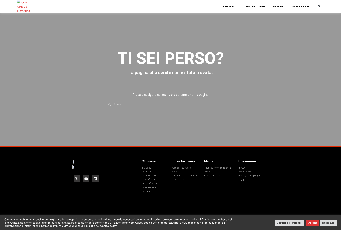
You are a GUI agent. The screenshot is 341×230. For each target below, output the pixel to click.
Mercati (278, 6)
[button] (319, 6)
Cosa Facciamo (254, 6)
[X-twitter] (77, 178)
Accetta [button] (312, 222)
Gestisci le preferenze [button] (289, 222)
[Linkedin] (95, 178)
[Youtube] (86, 178)
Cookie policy (108, 226)
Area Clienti (300, 6)
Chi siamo (229, 6)
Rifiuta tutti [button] (328, 222)
